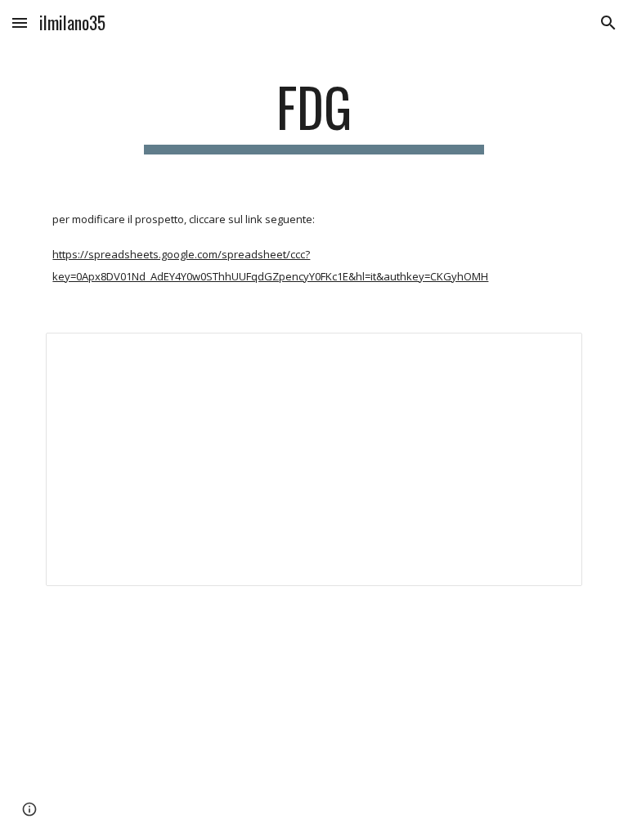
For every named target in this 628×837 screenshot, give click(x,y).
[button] (19, 22)
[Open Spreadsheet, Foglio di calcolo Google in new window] (551, 354)
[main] (313, 115)
